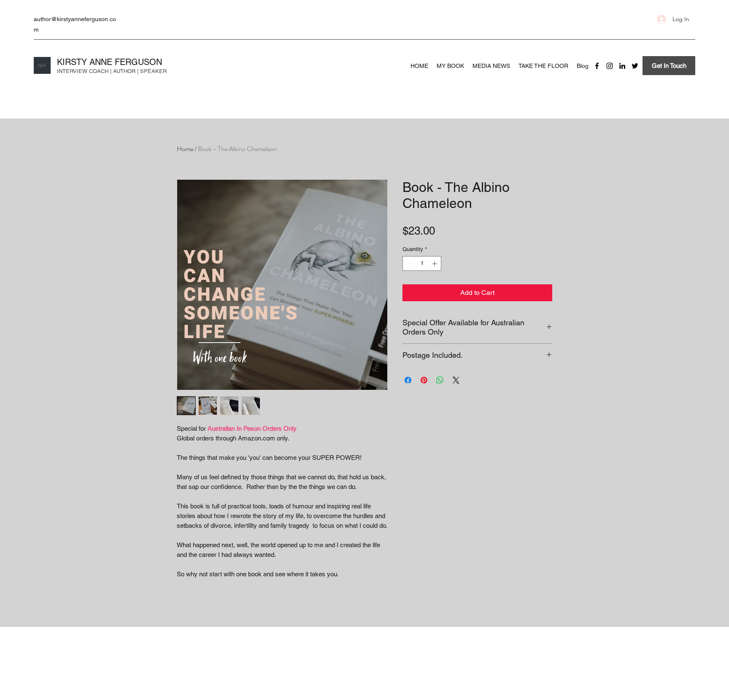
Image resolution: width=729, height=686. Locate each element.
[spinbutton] (422, 264)
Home (185, 149)
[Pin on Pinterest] (424, 380)
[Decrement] (409, 264)
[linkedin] (622, 66)
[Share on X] (456, 380)
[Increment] (435, 264)
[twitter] (635, 66)
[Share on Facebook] (408, 380)
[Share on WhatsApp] (440, 380)
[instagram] (609, 66)
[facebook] (597, 66)
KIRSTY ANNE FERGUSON (109, 62)
